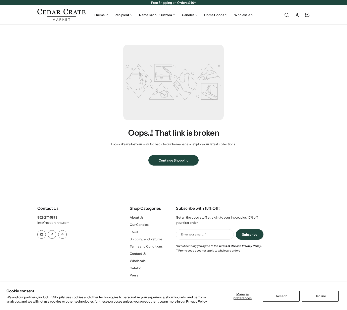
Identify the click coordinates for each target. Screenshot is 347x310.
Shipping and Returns (146, 239)
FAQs (134, 232)
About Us (137, 217)
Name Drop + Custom (155, 15)
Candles (188, 15)
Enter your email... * (193, 234)
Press (134, 275)
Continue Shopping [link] (174, 160)
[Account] (296, 14)
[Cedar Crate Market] (61, 15)
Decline (320, 296)
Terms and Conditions (146, 246)
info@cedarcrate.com (53, 223)
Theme (99, 15)
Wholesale (242, 15)
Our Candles (139, 225)
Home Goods (214, 15)
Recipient (122, 15)
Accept (281, 296)
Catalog (136, 268)
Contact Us (138, 254)
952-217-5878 (47, 217)
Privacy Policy (196, 301)
